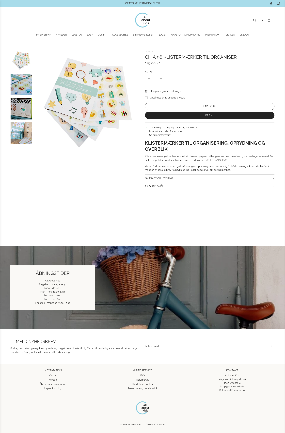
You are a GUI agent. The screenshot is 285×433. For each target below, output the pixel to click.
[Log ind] (261, 20)
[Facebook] (271, 3)
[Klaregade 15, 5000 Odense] (142, 287)
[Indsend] (271, 346)
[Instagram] (278, 3)
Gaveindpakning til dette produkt (167, 97)
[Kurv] (269, 20)
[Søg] (254, 20)
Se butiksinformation (160, 135)
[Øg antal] (161, 79)
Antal (148, 72)
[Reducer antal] (148, 79)
